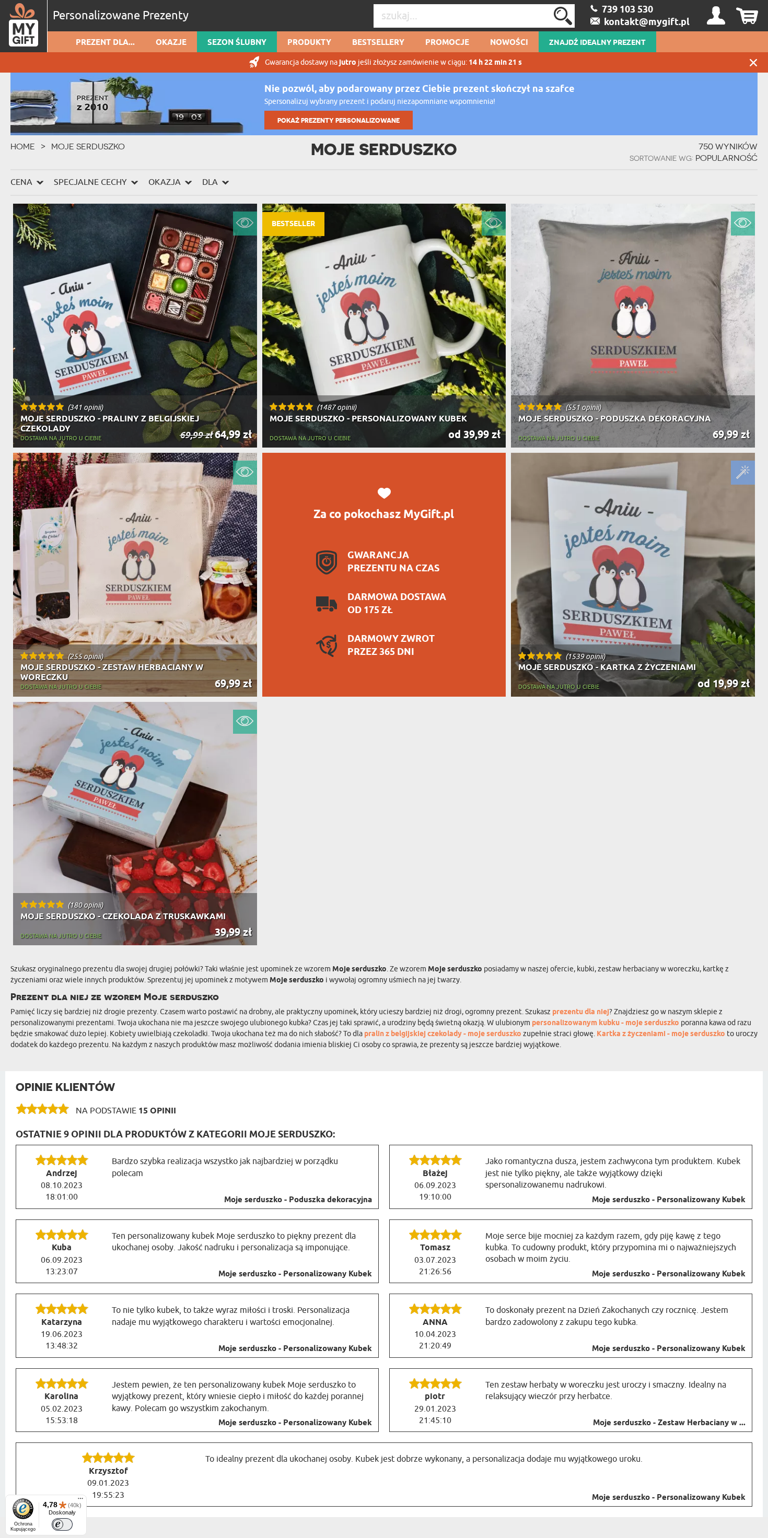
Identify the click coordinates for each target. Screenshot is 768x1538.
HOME (22, 146)
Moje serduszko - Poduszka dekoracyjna (298, 1200)
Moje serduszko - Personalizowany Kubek (669, 1200)
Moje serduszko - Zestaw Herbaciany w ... (669, 1423)
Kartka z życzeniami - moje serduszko (661, 1034)
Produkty (309, 43)
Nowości (509, 43)
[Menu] (80, 1501)
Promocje (447, 43)
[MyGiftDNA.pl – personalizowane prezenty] (24, 26)
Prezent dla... (105, 43)
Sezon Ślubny (236, 43)
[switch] (62, 1524)
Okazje (171, 43)
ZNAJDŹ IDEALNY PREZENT (597, 43)
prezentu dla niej (580, 1012)
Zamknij (753, 62)
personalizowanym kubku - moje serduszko (605, 1023)
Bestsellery (378, 43)
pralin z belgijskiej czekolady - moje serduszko (442, 1034)
